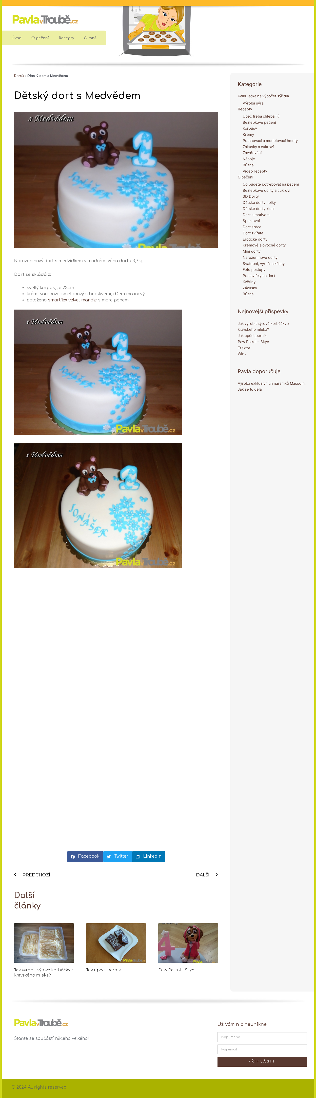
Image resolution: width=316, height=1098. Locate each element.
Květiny (249, 281)
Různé (248, 165)
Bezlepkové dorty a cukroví (266, 190)
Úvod (16, 38)
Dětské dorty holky (259, 202)
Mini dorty (251, 251)
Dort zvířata (253, 233)
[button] (85, 856)
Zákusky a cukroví (258, 146)
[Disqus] (116, 647)
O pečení (40, 38)
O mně (90, 38)
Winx (242, 353)
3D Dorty (251, 196)
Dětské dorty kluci (259, 208)
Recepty (66, 38)
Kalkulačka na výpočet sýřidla (263, 96)
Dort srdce (252, 227)
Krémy (248, 134)
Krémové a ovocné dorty (264, 245)
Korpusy (250, 128)
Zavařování (252, 152)
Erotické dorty (255, 239)
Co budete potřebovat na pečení (271, 184)
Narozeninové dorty (260, 257)
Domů (19, 76)
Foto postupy (254, 269)
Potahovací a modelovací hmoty (270, 140)
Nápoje (249, 159)
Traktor (244, 348)
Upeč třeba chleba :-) (261, 116)
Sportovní (251, 220)
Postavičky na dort (259, 275)
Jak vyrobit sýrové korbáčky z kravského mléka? (43, 972)
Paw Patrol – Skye (176, 970)
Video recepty (255, 171)
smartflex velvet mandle (72, 300)
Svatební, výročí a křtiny (264, 263)
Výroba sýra (253, 103)
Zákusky (250, 288)
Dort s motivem (256, 214)
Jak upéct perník (103, 970)
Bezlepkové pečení (259, 122)
